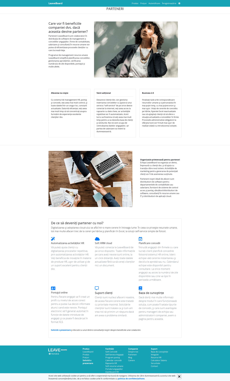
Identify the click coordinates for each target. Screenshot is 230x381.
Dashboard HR (112, 372)
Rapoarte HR (111, 363)
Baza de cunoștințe (159, 351)
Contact (154, 366)
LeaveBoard (56, 3)
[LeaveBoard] (64, 349)
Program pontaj (112, 357)
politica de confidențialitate (131, 378)
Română (55, 353)
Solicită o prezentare (61, 330)
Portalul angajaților (114, 369)
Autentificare (154, 3)
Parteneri (132, 354)
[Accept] (179, 376)
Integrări (155, 354)
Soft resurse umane (114, 366)
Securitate (155, 363)
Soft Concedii (111, 351)
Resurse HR (156, 357)
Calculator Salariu (159, 360)
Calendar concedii (113, 360)
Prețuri (143, 3)
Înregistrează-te (169, 3)
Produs (135, 3)
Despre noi (133, 351)
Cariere (131, 360)
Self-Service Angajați (114, 354)
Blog (130, 357)
